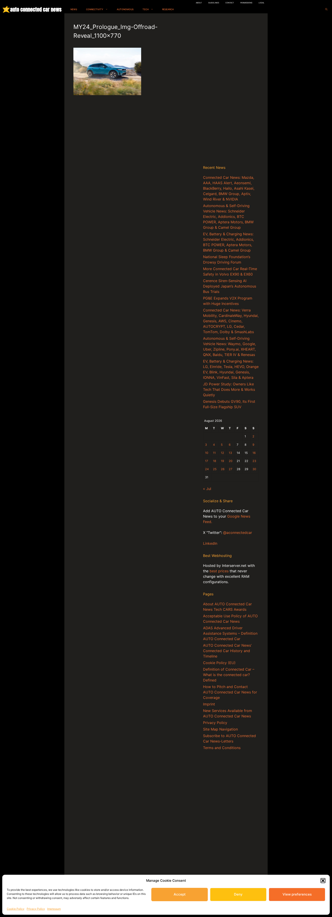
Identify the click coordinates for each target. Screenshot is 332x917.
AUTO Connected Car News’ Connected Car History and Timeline (227, 650)
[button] (323, 880)
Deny (238, 894)
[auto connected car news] (6, 9)
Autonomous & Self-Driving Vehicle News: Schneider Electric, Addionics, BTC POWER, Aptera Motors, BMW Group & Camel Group (228, 216)
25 (215, 469)
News (73, 9)
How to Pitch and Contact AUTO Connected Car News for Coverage (230, 692)
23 (254, 461)
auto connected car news (35, 9)
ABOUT (199, 3)
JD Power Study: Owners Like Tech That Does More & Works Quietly (229, 389)
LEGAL (261, 3)
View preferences (297, 894)
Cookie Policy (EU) (219, 662)
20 (230, 461)
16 (254, 453)
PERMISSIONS (246, 3)
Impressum (54, 908)
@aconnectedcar (237, 532)
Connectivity (94, 9)
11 (214, 453)
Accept (180, 894)
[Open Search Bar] (326, 9)
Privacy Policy (36, 908)
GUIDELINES (213, 3)
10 (206, 453)
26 (222, 469)
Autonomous (125, 9)
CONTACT (229, 3)
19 (222, 461)
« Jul (207, 488)
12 (222, 453)
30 (254, 469)
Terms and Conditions (222, 747)
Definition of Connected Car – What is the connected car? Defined (228, 674)
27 (230, 469)
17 (206, 461)
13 (230, 453)
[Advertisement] (231, 90)
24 (207, 469)
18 (214, 461)
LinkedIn (210, 543)
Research (168, 9)
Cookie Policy (15, 908)
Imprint (209, 704)
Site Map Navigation (220, 729)
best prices (219, 571)
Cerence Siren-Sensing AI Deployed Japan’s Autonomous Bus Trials (229, 286)
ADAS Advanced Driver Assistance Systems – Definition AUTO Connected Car (230, 633)
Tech (146, 9)
